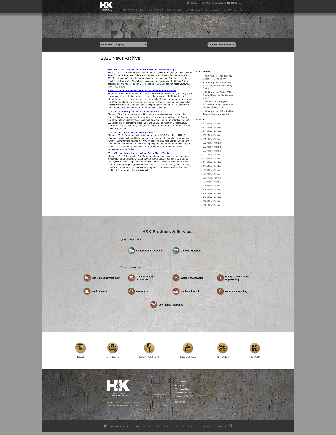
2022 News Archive (212, 135)
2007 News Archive (212, 193)
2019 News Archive (212, 147)
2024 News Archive (212, 127)
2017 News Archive (212, 154)
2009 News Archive (212, 186)
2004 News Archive (212, 205)
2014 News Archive (212, 166)
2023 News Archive (212, 131)
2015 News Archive (212, 162)
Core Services (175, 9)
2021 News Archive (212, 139)
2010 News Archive (212, 182)
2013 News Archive (212, 170)
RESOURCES (206, 2)
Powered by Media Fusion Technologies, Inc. (122, 406)
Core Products (155, 9)
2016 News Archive (212, 158)
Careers (215, 9)
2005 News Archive (212, 201)
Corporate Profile (133, 9)
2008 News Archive (212, 189)
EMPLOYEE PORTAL (219, 2)
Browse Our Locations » (222, 45)
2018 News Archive (212, 151)
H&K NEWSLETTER (193, 2)
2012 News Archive (212, 174)
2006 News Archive (212, 197)
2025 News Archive (212, 123)
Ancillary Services (197, 9)
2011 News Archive (212, 178)
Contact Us (230, 9)
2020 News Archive (212, 143)
